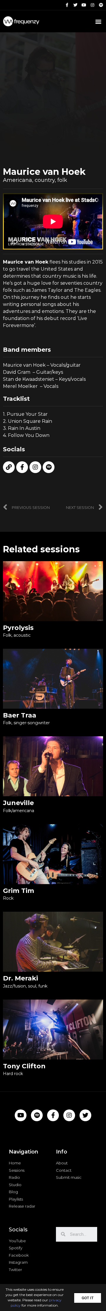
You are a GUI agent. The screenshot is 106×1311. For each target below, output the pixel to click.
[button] (87, 1297)
